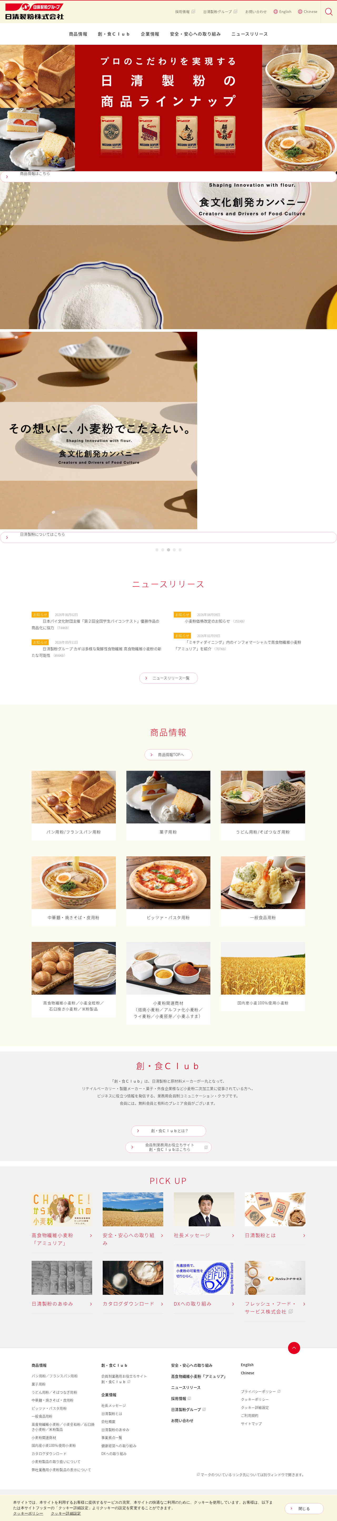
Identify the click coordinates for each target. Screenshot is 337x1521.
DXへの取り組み (114, 1453)
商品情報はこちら (35, 173)
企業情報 (150, 34)
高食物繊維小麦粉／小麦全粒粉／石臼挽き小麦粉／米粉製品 (63, 1427)
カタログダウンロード (49, 1453)
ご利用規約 (250, 1415)
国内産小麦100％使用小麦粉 (54, 1445)
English (285, 11)
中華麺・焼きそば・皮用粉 (53, 1400)
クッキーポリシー (255, 1399)
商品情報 (78, 34)
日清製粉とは (111, 1413)
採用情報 (182, 11)
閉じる (304, 1509)
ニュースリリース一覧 (171, 677)
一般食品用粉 (42, 1416)
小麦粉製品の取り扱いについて (56, 1461)
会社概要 (108, 1421)
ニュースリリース (249, 34)
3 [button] (168, 550)
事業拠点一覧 (111, 1437)
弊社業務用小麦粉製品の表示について (61, 1469)
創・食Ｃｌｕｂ (114, 34)
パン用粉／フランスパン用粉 (55, 1376)
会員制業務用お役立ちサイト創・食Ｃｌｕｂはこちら (169, 1147)
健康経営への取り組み (118, 1445)
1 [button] (157, 550)
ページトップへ (294, 1348)
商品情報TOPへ (171, 754)
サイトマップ (251, 1423)
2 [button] (163, 550)
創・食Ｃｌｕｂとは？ (170, 1130)
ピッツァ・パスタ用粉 (49, 1408)
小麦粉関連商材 (44, 1437)
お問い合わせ (256, 11)
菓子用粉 (39, 1384)
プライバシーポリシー (258, 1391)
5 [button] (180, 550)
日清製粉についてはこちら (42, 534)
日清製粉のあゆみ (115, 1429)
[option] (168, 294)
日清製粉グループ (217, 11)
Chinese (311, 11)
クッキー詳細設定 (255, 1407)
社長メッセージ (113, 1405)
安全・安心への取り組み (195, 34)
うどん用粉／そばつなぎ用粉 (54, 1392)
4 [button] (174, 550)
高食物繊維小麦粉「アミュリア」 (199, 1376)
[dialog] (168, 1508)
